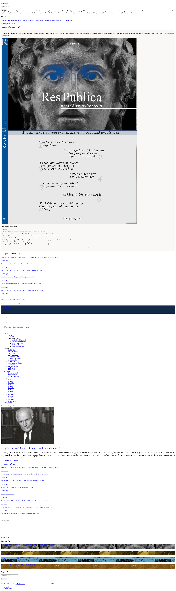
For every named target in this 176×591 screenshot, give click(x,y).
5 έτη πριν (4, 510)
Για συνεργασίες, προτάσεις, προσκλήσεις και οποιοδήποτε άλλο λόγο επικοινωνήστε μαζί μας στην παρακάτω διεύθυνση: (36, 20)
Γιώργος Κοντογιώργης (15, 363)
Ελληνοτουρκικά (13, 373)
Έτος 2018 (11, 384)
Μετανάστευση (12, 374)
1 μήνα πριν (4, 260)
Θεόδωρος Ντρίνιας (17, 345)
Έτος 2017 (11, 383)
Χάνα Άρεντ (11, 369)
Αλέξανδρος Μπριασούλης (19, 340)
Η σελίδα (11, 336)
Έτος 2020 (11, 388)
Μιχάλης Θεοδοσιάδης (18, 346)
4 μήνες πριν (4, 280)
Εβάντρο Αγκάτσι (13, 351)
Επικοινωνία (8, 309)
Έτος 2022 (11, 391)
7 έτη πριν (4, 561)
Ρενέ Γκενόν (11, 365)
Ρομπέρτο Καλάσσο (14, 366)
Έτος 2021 (11, 389)
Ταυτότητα (7, 308)
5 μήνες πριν (4, 287)
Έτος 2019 (11, 386)
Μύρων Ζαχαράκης (17, 343)
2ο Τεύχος (11, 396)
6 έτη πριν (4, 504)
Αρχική (6, 306)
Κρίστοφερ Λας (12, 360)
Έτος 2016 (11, 381)
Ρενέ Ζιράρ (11, 350)
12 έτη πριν (4, 497)
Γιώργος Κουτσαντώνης (19, 341)
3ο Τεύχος (11, 398)
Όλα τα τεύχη (12, 401)
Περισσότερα (5, 537)
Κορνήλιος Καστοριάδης (15, 358)
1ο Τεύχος (11, 394)
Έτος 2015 (11, 379)
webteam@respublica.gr (8, 23)
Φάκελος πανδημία (13, 376)
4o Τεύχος (11, 399)
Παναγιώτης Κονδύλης (14, 356)
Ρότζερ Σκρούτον (13, 355)
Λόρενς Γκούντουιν (14, 361)
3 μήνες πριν (4, 267)
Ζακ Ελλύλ (11, 353)
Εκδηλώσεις (8, 402)
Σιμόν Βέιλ (11, 368)
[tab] (89, 460)
